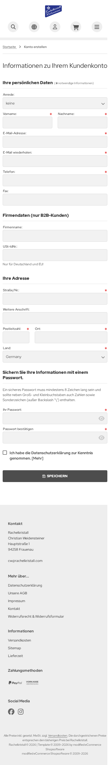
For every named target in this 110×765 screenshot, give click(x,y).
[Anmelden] (55, 26)
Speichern (55, 476)
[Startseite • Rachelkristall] (55, 16)
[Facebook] (11, 711)
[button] (55, 103)
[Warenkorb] (75, 26)
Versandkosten (57, 735)
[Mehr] (37, 458)
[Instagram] (20, 711)
